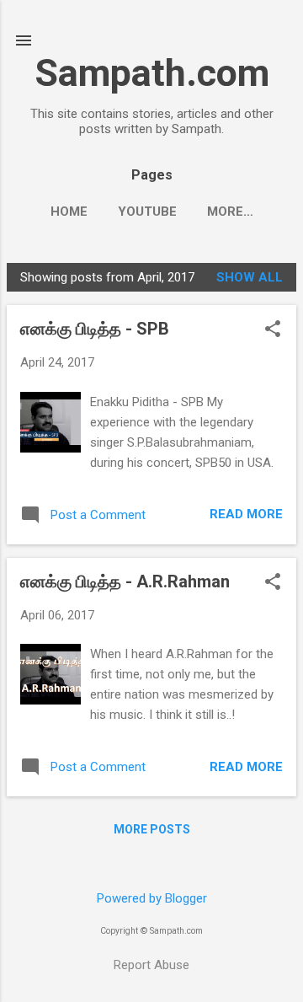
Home (69, 211)
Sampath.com (152, 73)
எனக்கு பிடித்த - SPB (94, 329)
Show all (249, 277)
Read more (246, 514)
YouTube (147, 211)
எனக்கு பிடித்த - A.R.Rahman (125, 581)
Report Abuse (151, 965)
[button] (273, 330)
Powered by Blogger (152, 898)
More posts (152, 829)
